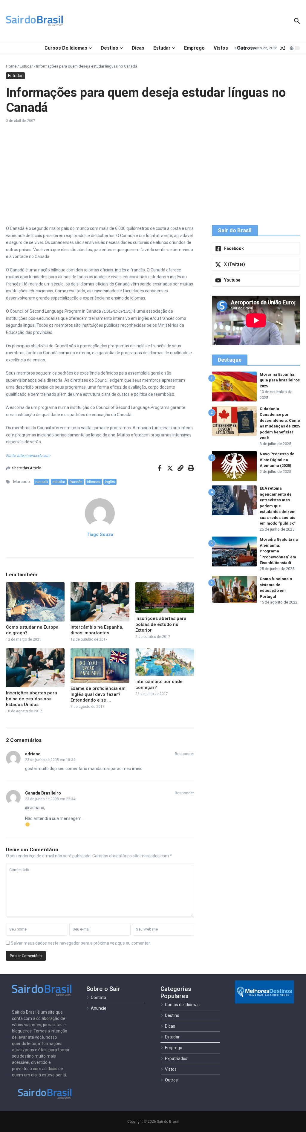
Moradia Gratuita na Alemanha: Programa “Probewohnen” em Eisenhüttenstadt (279, 551)
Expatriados (176, 1058)
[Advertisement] (153, 174)
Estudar (162, 48)
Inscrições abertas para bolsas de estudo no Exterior (160, 624)
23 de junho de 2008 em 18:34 (50, 760)
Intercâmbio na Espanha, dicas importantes (97, 630)
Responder (184, 753)
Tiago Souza (100, 534)
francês (76, 482)
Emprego (194, 48)
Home (11, 66)
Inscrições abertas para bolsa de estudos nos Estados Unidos (31, 698)
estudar (58, 482)
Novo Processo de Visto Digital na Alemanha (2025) (277, 460)
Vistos (221, 48)
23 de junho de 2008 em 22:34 (50, 799)
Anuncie (98, 1008)
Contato (98, 997)
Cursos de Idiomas (66, 48)
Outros (245, 48)
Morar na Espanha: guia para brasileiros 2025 (280, 380)
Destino (109, 48)
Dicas (138, 48)
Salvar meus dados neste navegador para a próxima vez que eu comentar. (81, 943)
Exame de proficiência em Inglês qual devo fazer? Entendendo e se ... (98, 694)
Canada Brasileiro (43, 793)
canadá (41, 482)
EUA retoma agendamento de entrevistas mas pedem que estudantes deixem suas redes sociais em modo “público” (278, 505)
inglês (110, 482)
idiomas (93, 482)
